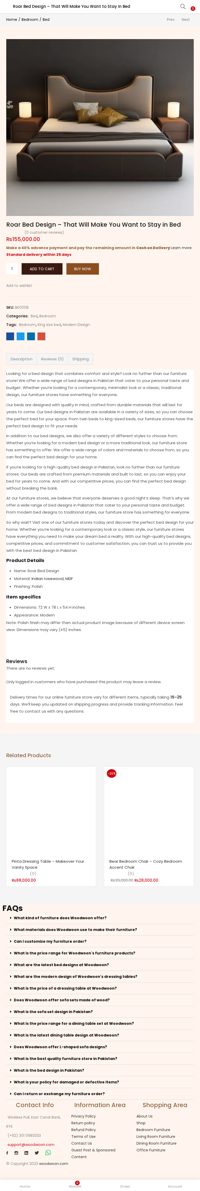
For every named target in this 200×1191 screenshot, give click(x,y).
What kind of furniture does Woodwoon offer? (60, 918)
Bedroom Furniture (153, 1129)
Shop (141, 1123)
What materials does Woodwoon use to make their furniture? (75, 929)
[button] (192, 3)
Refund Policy (83, 1129)
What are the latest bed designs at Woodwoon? (61, 964)
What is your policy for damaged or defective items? (66, 1082)
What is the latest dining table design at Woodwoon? (66, 1035)
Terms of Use (83, 1136)
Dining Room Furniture (156, 1143)
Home (11, 19)
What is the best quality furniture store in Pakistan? (65, 1058)
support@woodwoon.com (31, 1144)
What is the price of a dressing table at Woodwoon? (65, 988)
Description (22, 359)
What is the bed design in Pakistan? (49, 1070)
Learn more (181, 247)
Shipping (80, 359)
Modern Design (76, 324)
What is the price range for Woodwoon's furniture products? (74, 953)
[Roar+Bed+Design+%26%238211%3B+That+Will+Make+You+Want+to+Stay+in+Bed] (20, 336)
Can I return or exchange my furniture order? (59, 1093)
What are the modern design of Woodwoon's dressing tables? (75, 976)
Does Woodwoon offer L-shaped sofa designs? (60, 1047)
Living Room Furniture (155, 1136)
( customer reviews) (44, 232)
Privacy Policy (83, 1116)
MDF (69, 578)
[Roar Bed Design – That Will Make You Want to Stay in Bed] (10, 336)
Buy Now (82, 268)
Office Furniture (150, 1150)
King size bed (49, 324)
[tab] (21, 359)
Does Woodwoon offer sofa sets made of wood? (62, 1000)
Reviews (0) (52, 359)
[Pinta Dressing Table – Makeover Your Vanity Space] (51, 811)
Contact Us (81, 1143)
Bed (46, 19)
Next (186, 19)
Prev (171, 19)
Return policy (83, 1123)
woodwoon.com (53, 1163)
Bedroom (30, 19)
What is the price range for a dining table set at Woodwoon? (74, 1023)
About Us (144, 1116)
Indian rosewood (48, 578)
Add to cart (42, 268)
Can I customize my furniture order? (50, 941)
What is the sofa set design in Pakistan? (53, 1011)
